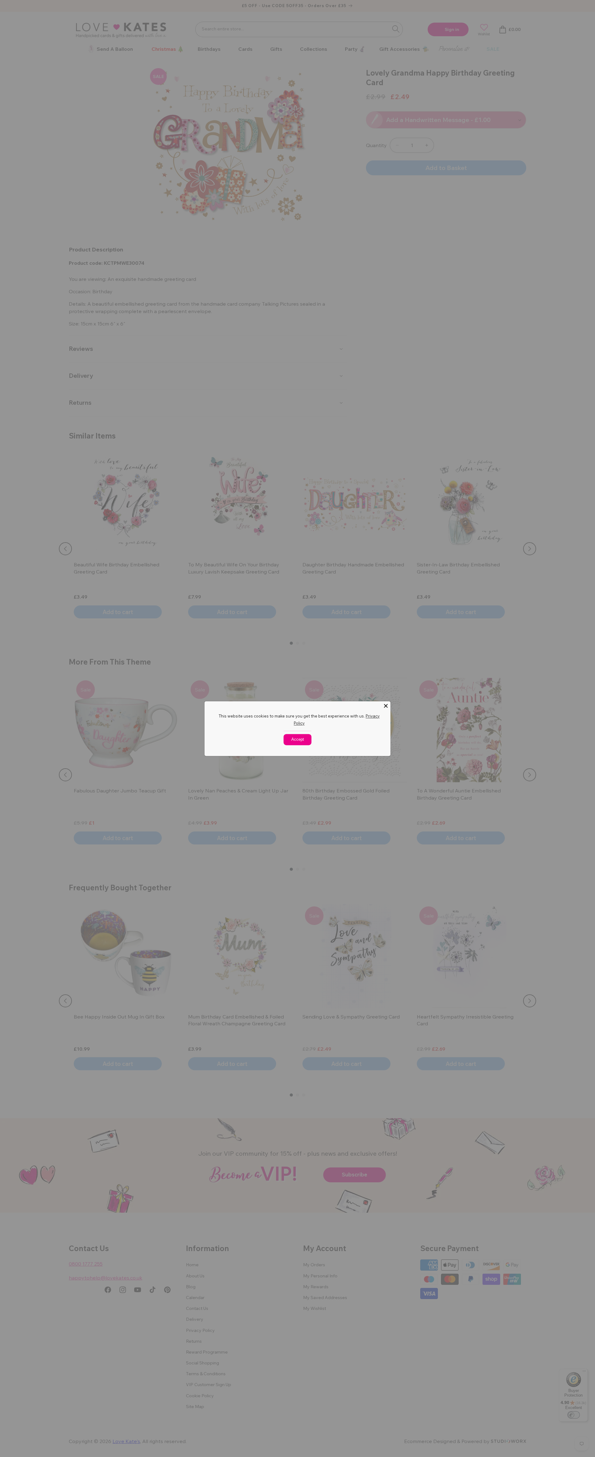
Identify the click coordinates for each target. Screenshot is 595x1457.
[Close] (386, 706)
